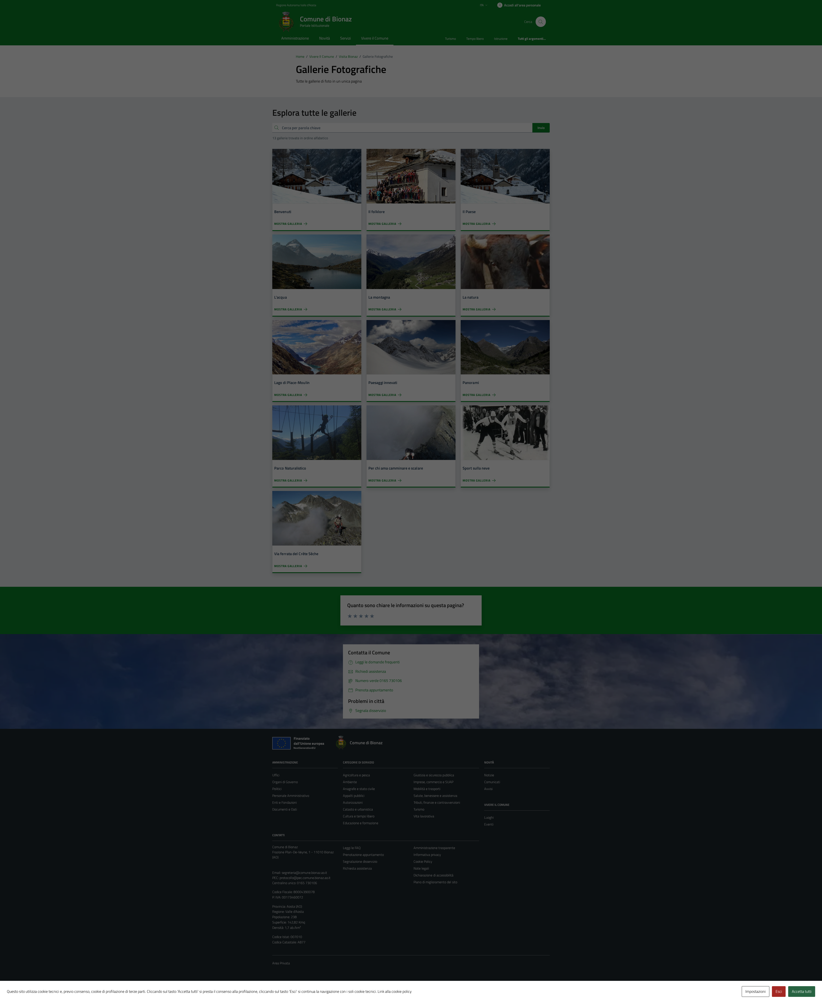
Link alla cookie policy (395, 991)
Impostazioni (755, 991)
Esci (779, 991)
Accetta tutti (802, 991)
